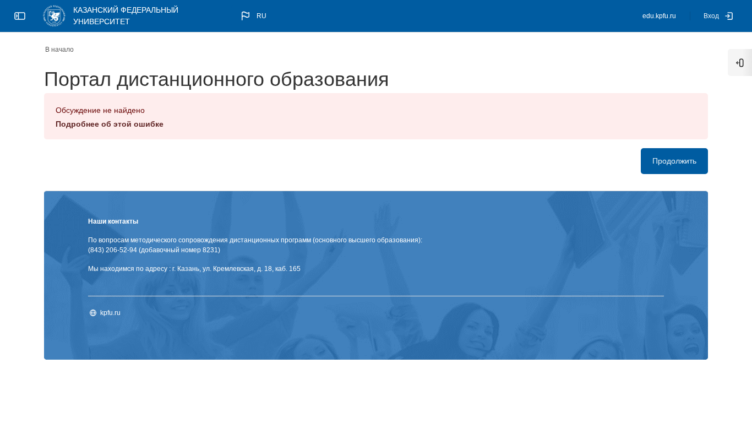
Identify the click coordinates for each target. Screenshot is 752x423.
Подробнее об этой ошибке (110, 124)
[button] (252, 16)
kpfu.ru (110, 313)
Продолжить (674, 160)
